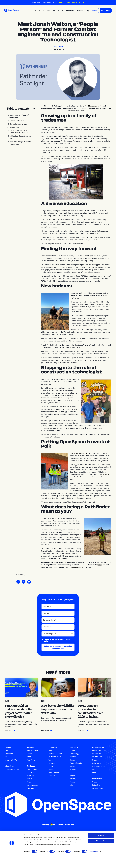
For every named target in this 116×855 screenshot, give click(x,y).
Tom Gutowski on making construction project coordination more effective (19, 711)
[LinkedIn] (29, 582)
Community (20, 574)
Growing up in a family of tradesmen (19, 116)
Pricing (80, 10)
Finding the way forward (18, 124)
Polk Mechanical (91, 106)
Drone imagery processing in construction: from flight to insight (90, 711)
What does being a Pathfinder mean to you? (20, 143)
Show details (94, 851)
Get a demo (105, 10)
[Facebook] (18, 582)
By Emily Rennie (58, 46)
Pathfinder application (77, 567)
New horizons (14, 127)
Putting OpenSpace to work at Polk (20, 137)
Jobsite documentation (78, 453)
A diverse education (17, 121)
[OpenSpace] (11, 10)
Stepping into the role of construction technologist (19, 131)
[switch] (52, 851)
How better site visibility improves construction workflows (58, 709)
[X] (23, 582)
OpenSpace (104, 474)
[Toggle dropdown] (88, 10)
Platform (8, 747)
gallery (99, 565)
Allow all (101, 835)
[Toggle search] (85, 10)
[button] (21, 108)
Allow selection (101, 841)
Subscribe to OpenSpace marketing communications (58, 647)
